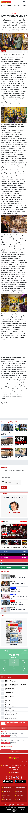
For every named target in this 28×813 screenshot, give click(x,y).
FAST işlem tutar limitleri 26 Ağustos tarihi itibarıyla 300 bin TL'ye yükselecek (18, 597)
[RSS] (21, 777)
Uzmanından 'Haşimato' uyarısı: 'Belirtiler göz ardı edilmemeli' (17, 610)
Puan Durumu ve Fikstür (6, 796)
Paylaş (4, 51)
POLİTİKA (9, 5)
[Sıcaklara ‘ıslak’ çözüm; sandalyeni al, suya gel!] (7, 451)
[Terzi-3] (14, 114)
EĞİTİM (24, 5)
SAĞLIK (19, 5)
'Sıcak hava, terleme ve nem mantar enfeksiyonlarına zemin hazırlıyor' (17, 584)
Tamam (14, 811)
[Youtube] (14, 777)
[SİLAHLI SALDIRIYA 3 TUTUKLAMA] (21, 451)
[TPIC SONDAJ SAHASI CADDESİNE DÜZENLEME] (7, 440)
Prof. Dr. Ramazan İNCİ (14, 512)
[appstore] (8, 782)
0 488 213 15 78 (15, 769)
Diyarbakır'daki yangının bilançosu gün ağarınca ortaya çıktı (6, 433)
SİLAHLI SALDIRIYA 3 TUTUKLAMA (19, 457)
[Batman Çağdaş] (6, 1)
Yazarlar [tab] (4, 493)
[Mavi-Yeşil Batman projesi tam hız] (21, 427)
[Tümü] (26, 571)
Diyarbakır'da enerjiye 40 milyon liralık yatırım (18, 590)
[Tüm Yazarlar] (26, 493)
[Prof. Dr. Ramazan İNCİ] (14, 506)
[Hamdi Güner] (14, 224)
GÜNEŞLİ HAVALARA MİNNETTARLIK (14, 497)
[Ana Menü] (26, 1)
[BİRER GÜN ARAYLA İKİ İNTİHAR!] (21, 440)
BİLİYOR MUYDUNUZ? (16, 806)
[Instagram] (12, 777)
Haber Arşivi (18, 799)
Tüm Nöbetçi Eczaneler (14, 751)
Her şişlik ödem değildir (18, 577)
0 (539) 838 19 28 (6, 735)
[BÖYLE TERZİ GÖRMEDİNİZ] (14, 41)
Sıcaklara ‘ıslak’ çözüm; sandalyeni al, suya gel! (6, 457)
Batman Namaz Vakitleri (6, 792)
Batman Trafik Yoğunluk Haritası (18, 792)
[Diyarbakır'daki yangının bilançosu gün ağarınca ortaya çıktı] (7, 427)
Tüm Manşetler (19, 795)
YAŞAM (14, 5)
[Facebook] (7, 777)
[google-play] (20, 782)
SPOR (23, 806)
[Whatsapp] (19, 777)
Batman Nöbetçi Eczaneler (6, 788)
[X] (9, 777)
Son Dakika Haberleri (8, 799)
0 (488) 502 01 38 (6, 742)
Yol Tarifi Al (14, 735)
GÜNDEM (3, 5)
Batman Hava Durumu (21, 787)
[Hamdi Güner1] (14, 303)
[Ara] (24, 1)
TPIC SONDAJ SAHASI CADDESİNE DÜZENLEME (6, 445)
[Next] (16, 777)
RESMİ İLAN (22, 804)
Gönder (4, 487)
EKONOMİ (13, 587)
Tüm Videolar (24, 521)
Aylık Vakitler (4, 672)
